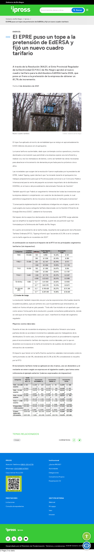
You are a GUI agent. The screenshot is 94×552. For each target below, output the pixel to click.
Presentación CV (55, 481)
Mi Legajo (52, 506)
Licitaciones (10, 502)
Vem (50, 510)
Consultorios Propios (56, 477)
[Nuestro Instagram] (20, 538)
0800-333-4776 (27, 464)
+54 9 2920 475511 (21, 469)
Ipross (27, 19)
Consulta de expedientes (15, 506)
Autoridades (53, 469)
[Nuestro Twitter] (14, 538)
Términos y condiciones (55, 546)
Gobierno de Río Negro (14, 19)
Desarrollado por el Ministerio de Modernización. (25, 546)
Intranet (52, 515)
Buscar (79, 10)
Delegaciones (54, 473)
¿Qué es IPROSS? (55, 464)
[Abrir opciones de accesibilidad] (87, 536)
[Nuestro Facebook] (8, 538)
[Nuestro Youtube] (26, 538)
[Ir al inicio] (22, 10)
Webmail (52, 502)
